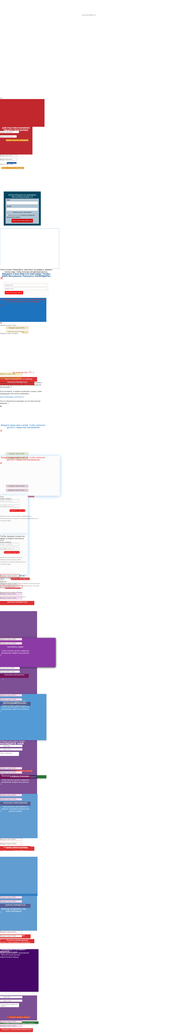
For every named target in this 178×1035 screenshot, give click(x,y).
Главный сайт (89, 39)
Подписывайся (11, 163)
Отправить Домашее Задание (19, 1017)
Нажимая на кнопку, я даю (21, 216)
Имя (8, 200)
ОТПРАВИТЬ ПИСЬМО (23, 771)
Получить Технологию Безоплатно (16, 1029)
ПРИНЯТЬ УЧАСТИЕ (17, 511)
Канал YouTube (89, 61)
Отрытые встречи (89, 54)
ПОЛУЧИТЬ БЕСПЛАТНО (14, 675)
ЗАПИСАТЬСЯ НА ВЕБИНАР (18, 329)
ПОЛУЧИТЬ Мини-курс (17, 494)
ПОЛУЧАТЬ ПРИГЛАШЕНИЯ (15, 803)
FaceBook (89, 69)
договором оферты (6, 520)
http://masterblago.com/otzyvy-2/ (12, 397)
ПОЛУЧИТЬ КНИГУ (17, 462)
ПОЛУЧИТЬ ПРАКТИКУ (17, 336)
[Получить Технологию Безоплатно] (89, 1007)
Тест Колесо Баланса (89, 84)
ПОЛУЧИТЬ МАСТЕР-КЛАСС (15, 703)
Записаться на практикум (17, 848)
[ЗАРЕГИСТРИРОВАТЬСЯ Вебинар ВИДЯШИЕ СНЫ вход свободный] (89, 875)
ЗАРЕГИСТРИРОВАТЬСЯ (17, 382)
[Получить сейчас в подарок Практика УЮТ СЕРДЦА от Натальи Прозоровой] (89, 816)
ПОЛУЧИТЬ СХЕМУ (15, 647)
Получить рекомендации (17, 940)
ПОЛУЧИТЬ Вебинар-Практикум (15, 776)
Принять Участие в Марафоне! (17, 140)
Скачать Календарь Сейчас (14, 292)
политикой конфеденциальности (29, 518)
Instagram (89, 76)
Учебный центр (89, 47)
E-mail (9, 206)
